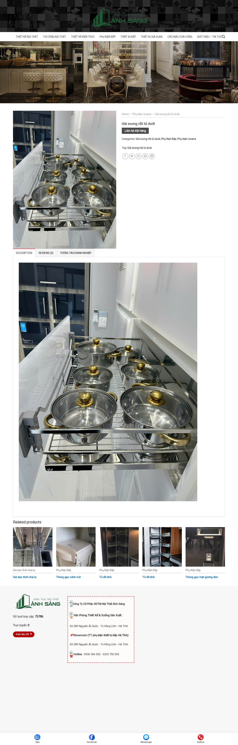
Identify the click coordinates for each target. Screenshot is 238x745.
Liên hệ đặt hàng (135, 131)
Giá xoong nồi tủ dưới (167, 114)
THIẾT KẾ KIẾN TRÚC (83, 36)
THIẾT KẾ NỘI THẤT (27, 36)
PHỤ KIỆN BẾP (107, 36)
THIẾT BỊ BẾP (128, 36)
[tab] (24, 253)
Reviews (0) (46, 252)
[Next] (225, 556)
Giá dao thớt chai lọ (24, 577)
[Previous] (13, 556)
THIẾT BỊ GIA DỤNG (152, 36)
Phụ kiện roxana (142, 114)
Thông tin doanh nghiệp (75, 252)
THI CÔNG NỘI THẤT (54, 36)
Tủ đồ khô (105, 577)
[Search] (223, 36)
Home (125, 114)
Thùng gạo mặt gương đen (202, 577)
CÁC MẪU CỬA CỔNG (180, 36)
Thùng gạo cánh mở (68, 577)
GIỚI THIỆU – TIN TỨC (209, 36)
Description (24, 252)
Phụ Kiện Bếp (168, 138)
